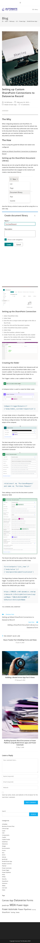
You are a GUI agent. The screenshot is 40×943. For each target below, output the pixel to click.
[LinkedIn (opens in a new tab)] (20, 3)
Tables (3, 885)
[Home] (2, 21)
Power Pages (5, 870)
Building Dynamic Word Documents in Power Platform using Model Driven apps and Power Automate (20, 743)
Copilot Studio (6, 839)
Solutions (4, 883)
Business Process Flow (8, 826)
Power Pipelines (6, 872)
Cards (3, 831)
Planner (4, 866)
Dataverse (8, 606)
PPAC (3, 874)
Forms (4, 850)
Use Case (4, 888)
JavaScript (4, 859)
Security (4, 879)
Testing (13, 912)
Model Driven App (10, 105)
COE (3, 833)
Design (4, 846)
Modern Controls (7, 863)
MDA (12, 606)
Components (5, 835)
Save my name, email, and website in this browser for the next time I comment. (20, 796)
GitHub (4, 857)
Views (3, 890)
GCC (3, 853)
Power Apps (22, 905)
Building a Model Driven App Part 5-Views (20, 677)
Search (4, 811)
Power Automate (6, 868)
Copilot (4, 837)
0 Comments (25, 105)
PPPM (3, 877)
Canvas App (5, 828)
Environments (6, 848)
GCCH (3, 855)
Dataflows (5, 842)
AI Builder (4, 824)
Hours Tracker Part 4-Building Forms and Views (20, 640)
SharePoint (17, 606)
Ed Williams (8, 102)
